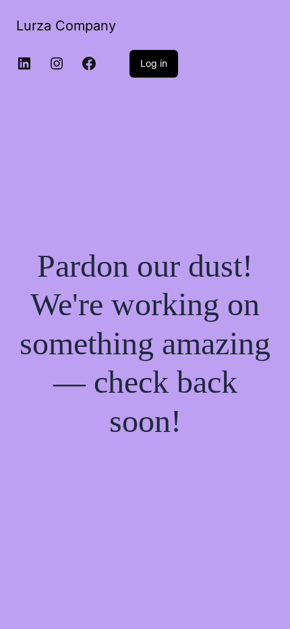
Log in (153, 63)
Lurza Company (66, 26)
